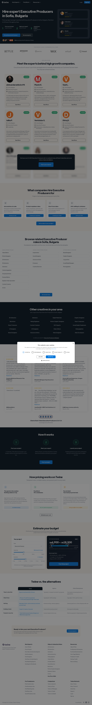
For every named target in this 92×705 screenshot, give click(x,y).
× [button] (73, 343)
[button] (46, 360)
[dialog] (46, 352)
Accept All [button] (50, 356)
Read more (54, 348)
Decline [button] (41, 356)
